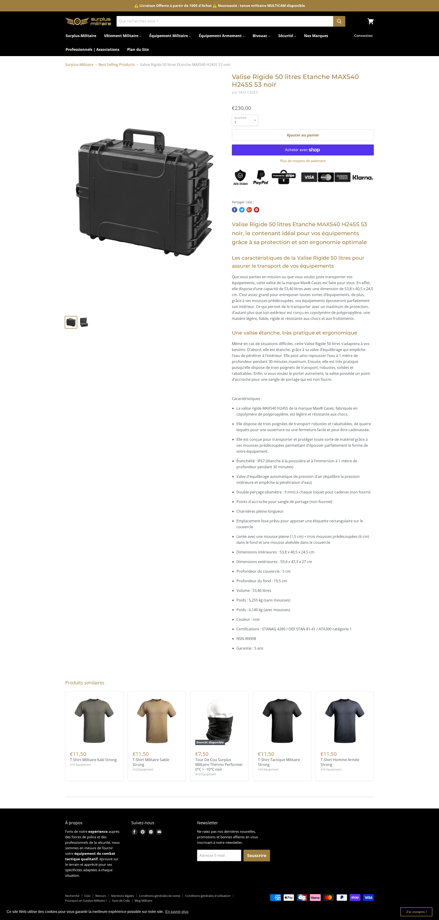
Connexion (363, 35)
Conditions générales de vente (159, 896)
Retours (100, 896)
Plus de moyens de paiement (303, 161)
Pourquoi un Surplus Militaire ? (86, 900)
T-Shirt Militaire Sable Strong (151, 762)
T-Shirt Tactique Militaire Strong (279, 762)
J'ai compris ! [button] (416, 912)
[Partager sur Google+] (249, 209)
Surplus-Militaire (79, 65)
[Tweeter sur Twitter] (242, 209)
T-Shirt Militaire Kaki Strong (93, 759)
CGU (87, 896)
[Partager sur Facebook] (234, 209)
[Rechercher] (339, 21)
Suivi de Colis (121, 900)
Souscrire (256, 855)
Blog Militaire (143, 900)
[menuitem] (81, 36)
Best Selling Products (117, 65)
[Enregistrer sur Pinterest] (256, 209)
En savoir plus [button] (176, 912)
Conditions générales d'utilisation (207, 896)
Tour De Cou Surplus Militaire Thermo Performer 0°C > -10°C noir (219, 764)
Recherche (72, 896)
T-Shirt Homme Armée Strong (340, 762)
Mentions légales (122, 896)
